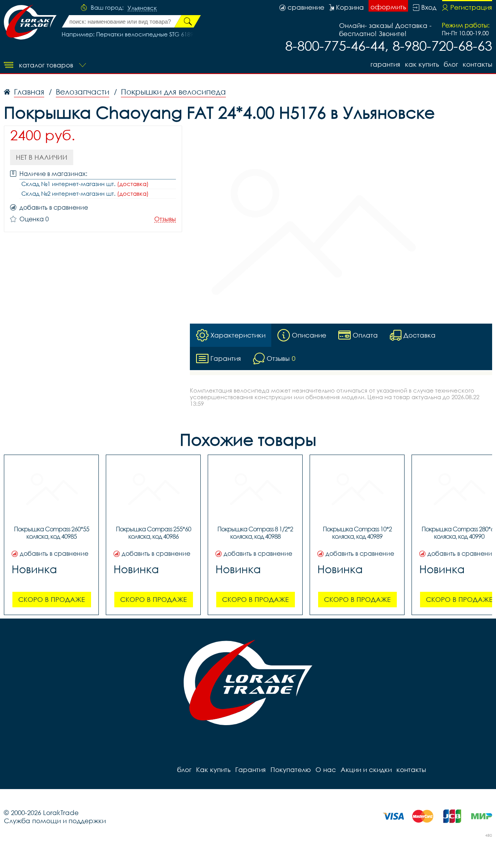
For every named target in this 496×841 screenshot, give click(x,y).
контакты (477, 64)
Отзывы (165, 219)
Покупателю (290, 769)
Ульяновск (142, 8)
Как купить (422, 64)
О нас (325, 769)
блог (451, 64)
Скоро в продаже (51, 599)
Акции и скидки (366, 769)
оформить (388, 7)
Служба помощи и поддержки (55, 821)
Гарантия (385, 64)
